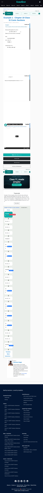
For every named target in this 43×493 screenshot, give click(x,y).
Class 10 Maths (26, 410)
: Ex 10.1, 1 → (17, 154)
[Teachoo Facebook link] (16, 481)
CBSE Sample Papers (27, 451)
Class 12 (3, 5)
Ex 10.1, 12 (8, 306)
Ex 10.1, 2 (7, 232)
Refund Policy (33, 485)
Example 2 (7, 238)
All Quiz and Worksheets (16, 166)
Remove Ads (16, 158)
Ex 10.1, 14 (7, 298)
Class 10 (13, 5)
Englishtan (25, 447)
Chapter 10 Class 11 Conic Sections (11, 207)
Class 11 (8, 5)
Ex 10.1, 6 (7, 263)
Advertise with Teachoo (21, 486)
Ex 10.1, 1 (7, 221)
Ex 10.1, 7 (7, 277)
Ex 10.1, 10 (7, 333)
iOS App (6, 399)
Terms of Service (20, 485)
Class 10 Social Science (28, 416)
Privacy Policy (27, 485)
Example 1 (9, 214)
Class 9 (18, 5)
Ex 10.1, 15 (8, 315)
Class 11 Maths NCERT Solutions (11, 452)
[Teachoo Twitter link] (22, 481)
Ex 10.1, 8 (7, 283)
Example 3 (9, 270)
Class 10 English (26, 414)
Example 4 (9, 345)
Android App (7, 397)
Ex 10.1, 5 (8, 256)
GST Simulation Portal (27, 404)
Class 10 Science (26, 412)
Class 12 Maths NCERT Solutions (11, 454)
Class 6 (32, 5)
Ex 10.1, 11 (7, 338)
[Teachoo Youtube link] (24, 481)
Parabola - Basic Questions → (8, 354)
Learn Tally (25, 439)
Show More (17, 203)
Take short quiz (17, 162)
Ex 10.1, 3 (8, 246)
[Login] (40, 2)
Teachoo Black (24, 373)
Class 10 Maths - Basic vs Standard (30, 449)
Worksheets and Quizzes (28, 400)
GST (41, 5)
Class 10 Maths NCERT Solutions (11, 450)
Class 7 (27, 5)
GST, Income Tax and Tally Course (29, 396)
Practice (37, 5)
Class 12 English (26, 421)
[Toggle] (2, 2)
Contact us (13, 485)
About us (9, 485)
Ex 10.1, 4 (7, 227)
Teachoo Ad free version (27, 398)
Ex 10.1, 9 (8, 290)
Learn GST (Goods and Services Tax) (30, 441)
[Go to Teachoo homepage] (21, 1)
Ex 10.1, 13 (8, 325)
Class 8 (22, 5)
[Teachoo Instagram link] (19, 481)
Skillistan (25, 402)
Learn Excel (25, 437)
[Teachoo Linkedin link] (27, 481)
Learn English (26, 435)
